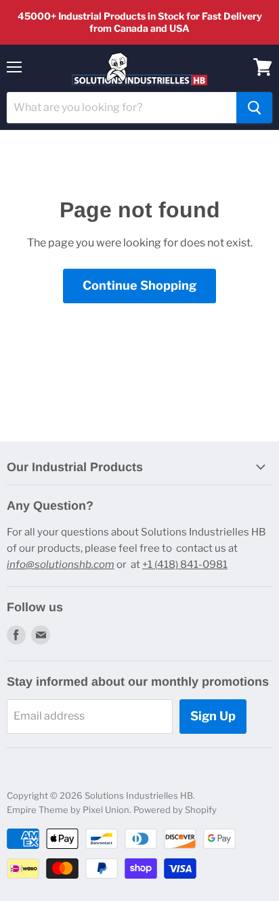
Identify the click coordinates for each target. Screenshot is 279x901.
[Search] (254, 107)
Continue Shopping (139, 285)
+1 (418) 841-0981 (185, 564)
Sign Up (213, 716)
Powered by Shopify (175, 809)
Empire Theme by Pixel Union (68, 809)
